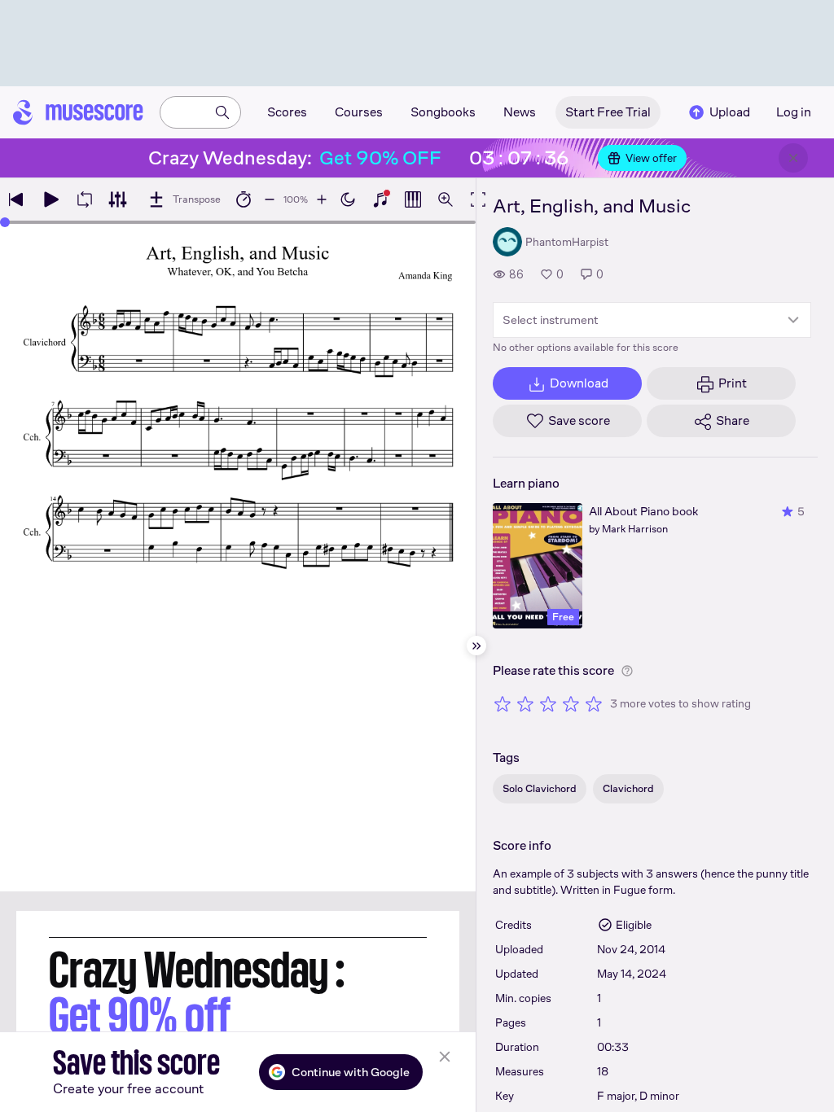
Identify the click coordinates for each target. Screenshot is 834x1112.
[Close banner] (793, 158)
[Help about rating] (627, 671)
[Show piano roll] (413, 199)
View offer (651, 157)
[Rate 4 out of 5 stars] (571, 703)
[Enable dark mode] (347, 199)
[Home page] (78, 112)
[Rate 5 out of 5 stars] (594, 703)
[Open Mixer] (117, 199)
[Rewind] (16, 199)
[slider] (5, 222)
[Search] (222, 112)
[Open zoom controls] (445, 199)
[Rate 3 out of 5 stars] (548, 703)
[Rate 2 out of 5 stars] (525, 703)
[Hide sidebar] (476, 645)
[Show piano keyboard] (380, 199)
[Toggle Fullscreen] (478, 199)
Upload (729, 112)
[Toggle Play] (50, 199)
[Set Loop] (84, 199)
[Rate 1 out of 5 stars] (502, 703)
